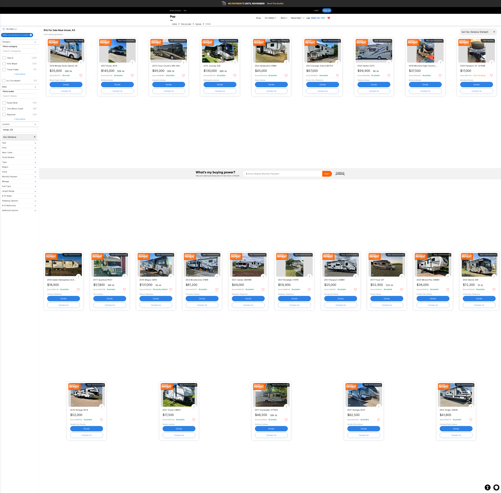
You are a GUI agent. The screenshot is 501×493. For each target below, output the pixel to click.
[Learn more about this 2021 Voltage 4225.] (363, 395)
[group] (17, 35)
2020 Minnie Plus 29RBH (428, 280)
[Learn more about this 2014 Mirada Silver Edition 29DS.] (66, 51)
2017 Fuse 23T (377, 280)
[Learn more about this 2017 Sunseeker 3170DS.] (271, 395)
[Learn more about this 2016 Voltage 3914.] (86, 395)
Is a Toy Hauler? (14, 81)
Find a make (8, 91)
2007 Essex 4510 (109, 66)
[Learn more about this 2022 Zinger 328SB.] (456, 395)
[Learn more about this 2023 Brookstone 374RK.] (202, 265)
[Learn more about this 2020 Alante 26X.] (479, 265)
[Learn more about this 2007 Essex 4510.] (117, 51)
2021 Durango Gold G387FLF (319, 66)
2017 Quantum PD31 (102, 280)
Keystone (11, 114)
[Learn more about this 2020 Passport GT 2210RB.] (476, 51)
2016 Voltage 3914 (79, 410)
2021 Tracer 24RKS (172, 410)
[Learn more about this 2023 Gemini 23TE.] (374, 51)
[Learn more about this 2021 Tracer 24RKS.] (179, 395)
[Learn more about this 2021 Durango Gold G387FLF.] (322, 51)
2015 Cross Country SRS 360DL (167, 66)
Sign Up (327, 10)
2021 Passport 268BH (334, 280)
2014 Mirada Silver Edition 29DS (64, 66)
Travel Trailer (13, 69)
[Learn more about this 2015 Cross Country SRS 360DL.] (168, 51)
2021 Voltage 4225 (356, 410)
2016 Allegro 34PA (148, 280)
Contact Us (66, 91)
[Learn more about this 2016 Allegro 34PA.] (156, 265)
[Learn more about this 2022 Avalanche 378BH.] (271, 51)
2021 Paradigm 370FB (288, 280)
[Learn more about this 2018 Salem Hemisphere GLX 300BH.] (63, 265)
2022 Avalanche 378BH (266, 66)
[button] (488, 487)
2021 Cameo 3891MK (242, 280)
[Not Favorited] (80, 75)
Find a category (10, 46)
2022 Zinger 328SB (449, 410)
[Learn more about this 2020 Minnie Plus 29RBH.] (433, 265)
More (283, 18)
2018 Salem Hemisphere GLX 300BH (62, 280)
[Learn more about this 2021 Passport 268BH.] (340, 265)
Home (174, 24)
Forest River (12, 103)
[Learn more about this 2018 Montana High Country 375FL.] (425, 51)
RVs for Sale (186, 24)
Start (326, 173)
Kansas (198, 24)
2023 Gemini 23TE (365, 66)
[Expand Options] (81, 62)
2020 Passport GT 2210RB (472, 66)
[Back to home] (173, 18)
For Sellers (269, 18)
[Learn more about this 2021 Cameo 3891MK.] (248, 265)
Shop (258, 18)
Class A (10, 58)
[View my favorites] (328, 18)
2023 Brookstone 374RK (197, 280)
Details (66, 84)
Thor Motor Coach (15, 109)
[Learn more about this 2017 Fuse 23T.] (387, 265)
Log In (316, 10)
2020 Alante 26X (470, 280)
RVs (185, 11)
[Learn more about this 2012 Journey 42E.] (220, 51)
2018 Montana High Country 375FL (424, 66)
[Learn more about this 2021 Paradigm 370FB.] (294, 265)
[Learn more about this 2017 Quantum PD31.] (109, 265)
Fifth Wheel (12, 64)
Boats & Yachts (175, 11)
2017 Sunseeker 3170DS (266, 410)
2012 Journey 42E (212, 66)
